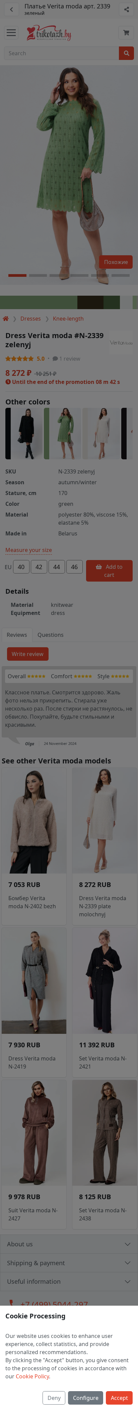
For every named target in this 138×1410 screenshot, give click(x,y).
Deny (54, 1398)
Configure (85, 1398)
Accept (119, 1398)
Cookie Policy (32, 1376)
